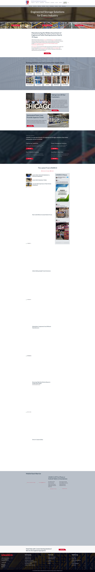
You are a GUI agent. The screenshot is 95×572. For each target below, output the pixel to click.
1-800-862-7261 (3, 562)
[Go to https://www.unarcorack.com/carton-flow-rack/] (39, 70)
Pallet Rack (30, 6)
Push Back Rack (43, 43)
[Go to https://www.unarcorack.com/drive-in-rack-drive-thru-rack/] (65, 70)
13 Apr (59, 220)
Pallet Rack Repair (41, 44)
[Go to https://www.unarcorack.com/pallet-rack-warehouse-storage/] (30, 70)
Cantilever (56, 6)
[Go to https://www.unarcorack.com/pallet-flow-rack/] (47, 70)
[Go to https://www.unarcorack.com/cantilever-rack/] (39, 81)
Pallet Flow (39, 6)
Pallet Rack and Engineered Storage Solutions (38, 1)
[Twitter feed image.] (62, 192)
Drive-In (47, 6)
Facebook (3, 564)
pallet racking (53, 39)
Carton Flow (35, 6)
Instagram (3, 565)
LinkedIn (3, 566)
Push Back (43, 6)
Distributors (47, 2)
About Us (37, 2)
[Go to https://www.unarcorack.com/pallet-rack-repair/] (65, 81)
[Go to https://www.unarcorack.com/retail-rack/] (56, 81)
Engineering (42, 2)
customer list (35, 46)
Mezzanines (64, 6)
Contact (60, 2)
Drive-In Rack (48, 43)
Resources (52, 2)
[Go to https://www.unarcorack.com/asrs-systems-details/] (47, 81)
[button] (68, 2)
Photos (56, 2)
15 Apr (59, 204)
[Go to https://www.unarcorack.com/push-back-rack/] (56, 70)
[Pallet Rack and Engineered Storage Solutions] (27, 2)
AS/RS (60, 6)
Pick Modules (52, 6)
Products (33, 2)
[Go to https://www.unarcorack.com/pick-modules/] (30, 81)
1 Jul (58, 180)
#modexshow (58, 206)
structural (45, 39)
